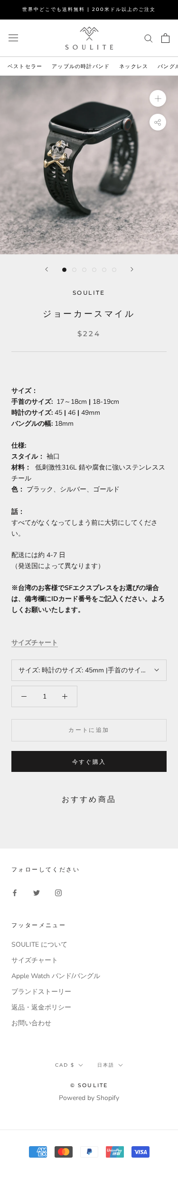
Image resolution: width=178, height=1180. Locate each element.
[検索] (148, 38)
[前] (46, 269)
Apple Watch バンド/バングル (55, 975)
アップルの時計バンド (81, 66)
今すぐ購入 (89, 761)
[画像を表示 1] (64, 270)
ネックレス (133, 66)
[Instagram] (58, 892)
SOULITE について (39, 944)
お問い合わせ (31, 1023)
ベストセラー (25, 66)
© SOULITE (89, 1085)
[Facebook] (14, 892)
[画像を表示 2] (74, 270)
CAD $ (65, 1065)
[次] (132, 269)
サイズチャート (34, 642)
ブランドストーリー (41, 991)
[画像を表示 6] (114, 270)
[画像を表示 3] (84, 270)
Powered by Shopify (89, 1097)
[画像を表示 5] (104, 270)
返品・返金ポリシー (41, 1007)
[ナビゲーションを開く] (13, 37)
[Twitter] (36, 892)
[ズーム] (158, 98)
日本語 (105, 1065)
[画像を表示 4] (94, 270)
